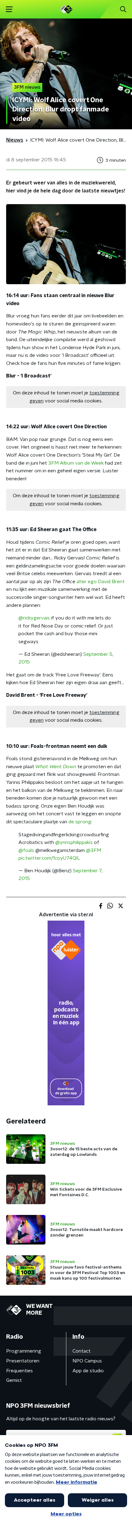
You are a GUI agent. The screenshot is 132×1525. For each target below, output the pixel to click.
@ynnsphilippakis (74, 842)
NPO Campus (87, 1360)
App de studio (88, 1370)
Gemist (14, 1380)
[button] (9, 9)
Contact (81, 1351)
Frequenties (19, 1370)
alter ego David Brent (100, 581)
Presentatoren (22, 1360)
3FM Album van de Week (76, 463)
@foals (26, 850)
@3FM (93, 850)
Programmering (23, 1351)
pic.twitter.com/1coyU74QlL (49, 858)
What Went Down (55, 766)
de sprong (79, 821)
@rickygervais (34, 617)
